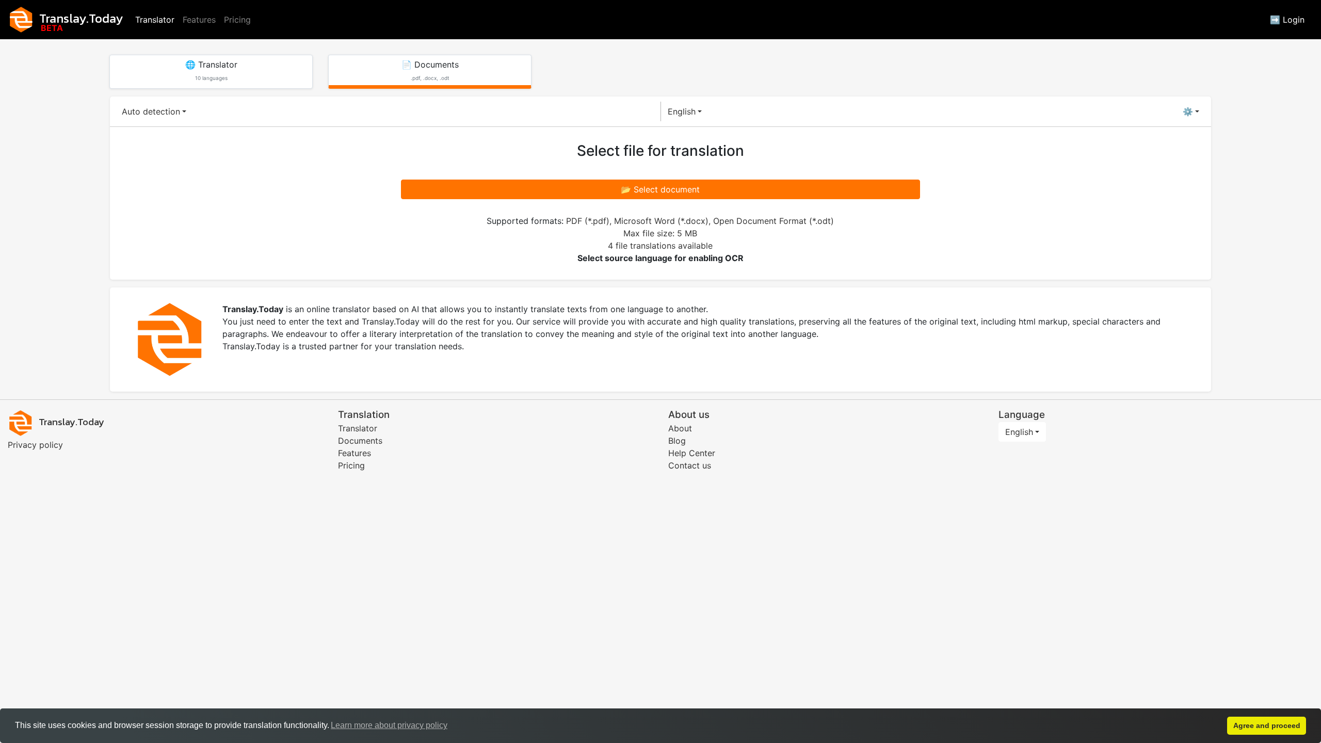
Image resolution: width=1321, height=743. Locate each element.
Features (199, 19)
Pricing (237, 19)
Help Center (691, 453)
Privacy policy (35, 445)
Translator (154, 19)
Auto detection (151, 111)
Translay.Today (81, 18)
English (682, 111)
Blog (677, 440)
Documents (360, 440)
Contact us (689, 465)
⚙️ (1188, 111)
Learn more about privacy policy (389, 725)
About (680, 428)
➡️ (1287, 19)
